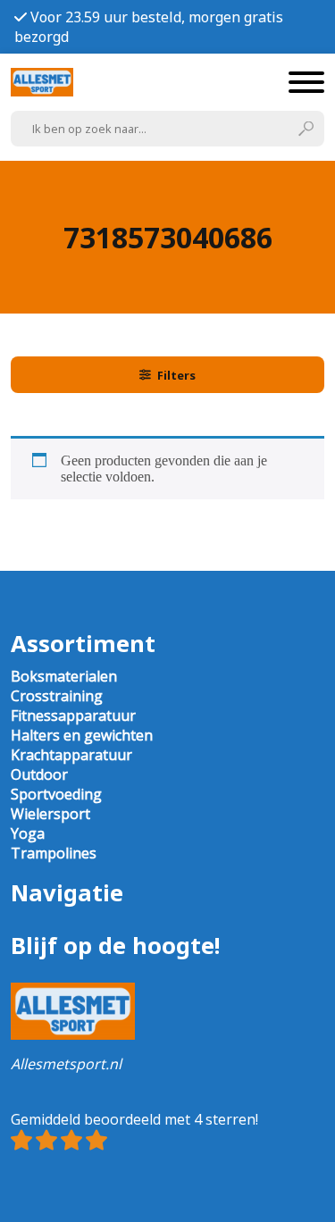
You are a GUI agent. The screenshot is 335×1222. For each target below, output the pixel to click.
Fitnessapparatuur (73, 715)
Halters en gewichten (82, 735)
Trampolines (53, 853)
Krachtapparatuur (71, 755)
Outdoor (39, 774)
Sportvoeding (56, 794)
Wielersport (50, 814)
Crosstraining (57, 696)
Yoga (28, 833)
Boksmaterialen (64, 676)
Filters (176, 375)
